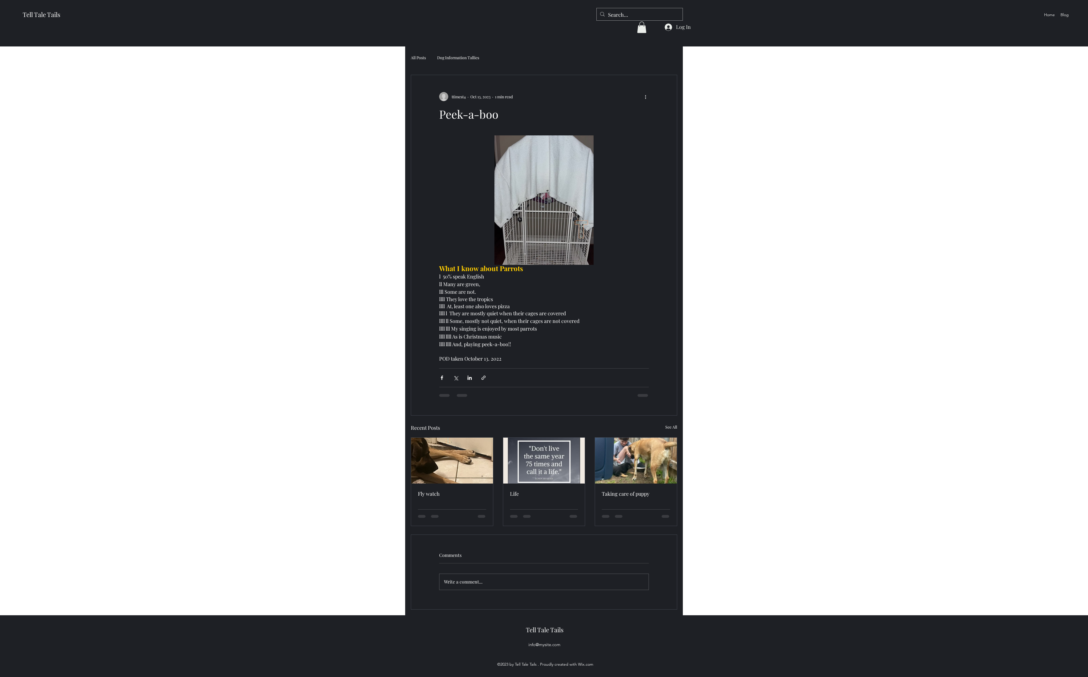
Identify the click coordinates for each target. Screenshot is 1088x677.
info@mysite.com (544, 644)
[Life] (544, 461)
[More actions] (645, 96)
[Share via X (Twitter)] (455, 377)
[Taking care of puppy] (636, 461)
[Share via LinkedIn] (469, 377)
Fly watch (429, 493)
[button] (642, 27)
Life (514, 493)
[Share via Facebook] (442, 377)
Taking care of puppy (625, 493)
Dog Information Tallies (458, 57)
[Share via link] (483, 377)
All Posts (418, 57)
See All (671, 427)
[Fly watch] (452, 461)
